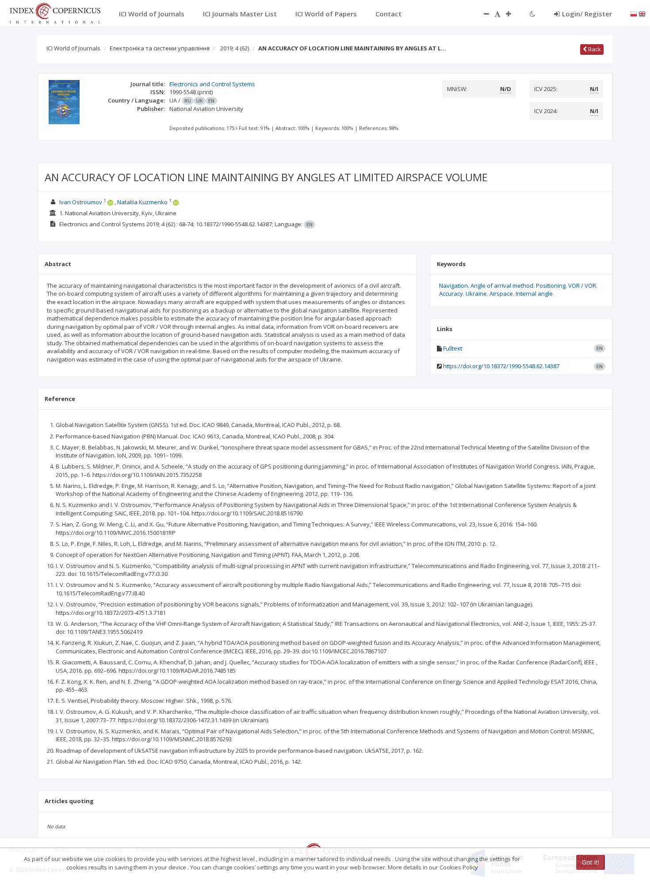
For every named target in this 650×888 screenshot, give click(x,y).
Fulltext (452, 348)
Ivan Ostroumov (80, 202)
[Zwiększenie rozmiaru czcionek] (512, 13)
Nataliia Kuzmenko (142, 202)
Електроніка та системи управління (160, 48)
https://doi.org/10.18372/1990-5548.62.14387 (501, 366)
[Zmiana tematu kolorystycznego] (532, 13)
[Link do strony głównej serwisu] (55, 12)
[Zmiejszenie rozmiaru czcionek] (481, 13)
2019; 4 (234, 48)
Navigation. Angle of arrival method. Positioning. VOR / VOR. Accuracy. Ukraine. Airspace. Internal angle (518, 290)
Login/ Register (587, 13)
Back (594, 49)
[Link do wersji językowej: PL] (633, 13)
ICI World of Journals (73, 48)
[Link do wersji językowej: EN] (642, 13)
